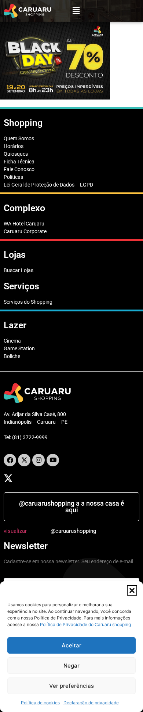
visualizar (15, 531)
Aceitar (71, 645)
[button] (132, 590)
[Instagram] (38, 460)
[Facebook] (10, 460)
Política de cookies (40, 702)
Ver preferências (71, 685)
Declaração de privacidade (91, 702)
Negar (71, 665)
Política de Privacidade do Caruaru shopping (85, 624)
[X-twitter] (24, 460)
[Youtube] (53, 460)
